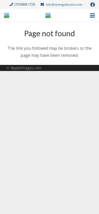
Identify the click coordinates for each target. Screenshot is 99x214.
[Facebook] (92, 4)
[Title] (6, 15)
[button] (92, 15)
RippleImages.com (25, 67)
